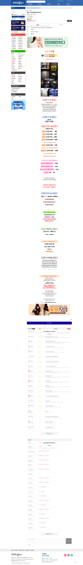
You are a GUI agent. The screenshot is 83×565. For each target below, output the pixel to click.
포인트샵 (20, 96)
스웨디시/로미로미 (20, 55)
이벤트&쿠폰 (14, 94)
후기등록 (69, 328)
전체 (12, 53)
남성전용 (19, 61)
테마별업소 (13, 51)
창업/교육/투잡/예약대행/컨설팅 (15, 88)
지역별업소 (30, 4)
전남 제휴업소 (13, 45)
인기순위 (39, 4)
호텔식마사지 (19, 66)
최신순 (33, 328)
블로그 (12, 81)
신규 (18, 53)
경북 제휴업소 (19, 41)
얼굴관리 (19, 68)
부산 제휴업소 (13, 48)
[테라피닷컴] (49, 309)
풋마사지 (13, 68)
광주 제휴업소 (19, 45)
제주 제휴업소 (19, 48)
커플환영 (19, 63)
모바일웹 (32, 550)
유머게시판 (19, 78)
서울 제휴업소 (13, 36)
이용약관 (16, 550)
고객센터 (68, 4)
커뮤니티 (49, 4)
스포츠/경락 (13, 58)
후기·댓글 (61, 24)
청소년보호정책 (27, 550)
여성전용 (13, 63)
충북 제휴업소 (19, 40)
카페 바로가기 (48, 217)
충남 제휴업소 (13, 41)
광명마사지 (48, 282)
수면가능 (13, 61)
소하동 (30, 10)
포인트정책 (19, 81)
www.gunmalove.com (50, 302)
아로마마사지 (19, 56)
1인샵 (12, 56)
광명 (27, 10)
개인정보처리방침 (21, 550)
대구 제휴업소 (19, 46)
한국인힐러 (19, 58)
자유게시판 (19, 76)
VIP (12, 55)
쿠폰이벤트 (13, 96)
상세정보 (37, 24)
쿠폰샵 (58, 4)
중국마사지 (13, 66)
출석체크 (13, 76)
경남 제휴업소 (13, 43)
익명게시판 (13, 78)
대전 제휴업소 (19, 38)
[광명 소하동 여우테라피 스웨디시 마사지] (49, 42)
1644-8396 (45, 555)
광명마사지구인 (47, 283)
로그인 (18, 16)
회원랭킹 (13, 83)
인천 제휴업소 (13, 38)
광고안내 (12, 550)
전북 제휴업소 (19, 43)
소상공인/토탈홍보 (14, 91)
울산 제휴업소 (13, 46)
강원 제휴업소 (13, 40)
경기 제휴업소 (19, 36)
